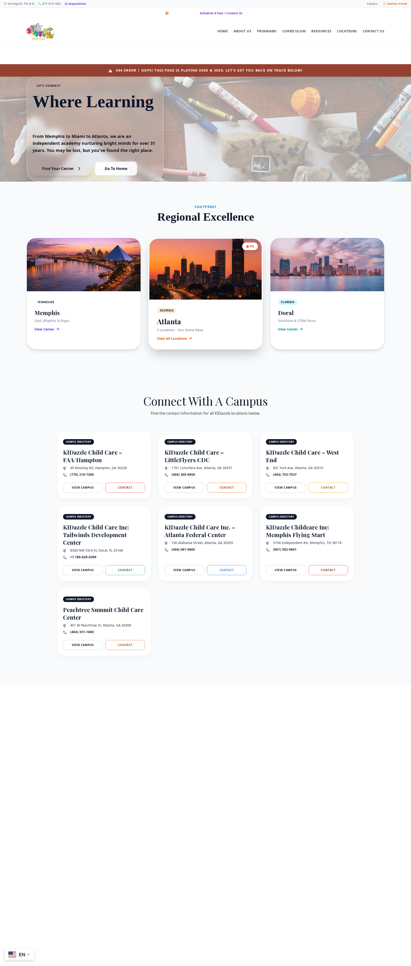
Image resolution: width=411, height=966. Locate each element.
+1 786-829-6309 (83, 557)
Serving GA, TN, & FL (21, 4)
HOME (222, 31)
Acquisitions (77, 4)
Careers (372, 4)
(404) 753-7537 (285, 474)
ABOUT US (242, 31)
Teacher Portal (397, 4)
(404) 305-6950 (183, 474)
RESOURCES (321, 31)
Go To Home (116, 168)
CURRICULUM (294, 31)
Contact (125, 487)
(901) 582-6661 (285, 549)
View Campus (83, 487)
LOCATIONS (347, 31)
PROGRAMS (267, 31)
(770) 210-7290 (82, 474)
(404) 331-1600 (82, 632)
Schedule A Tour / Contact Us (221, 13)
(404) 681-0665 (183, 549)
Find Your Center (58, 168)
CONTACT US (374, 31)
